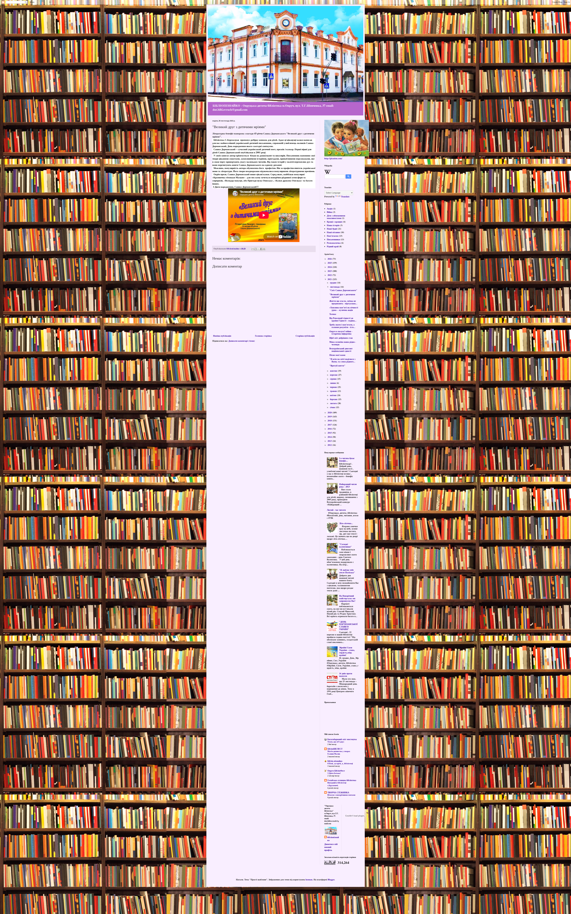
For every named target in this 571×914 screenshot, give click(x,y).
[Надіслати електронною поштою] (252, 249)
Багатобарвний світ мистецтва (342, 739)
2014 (330, 436)
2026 (330, 258)
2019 (330, 416)
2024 (330, 267)
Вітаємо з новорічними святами (341, 794)
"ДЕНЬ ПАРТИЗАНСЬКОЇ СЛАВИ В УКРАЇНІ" (348, 625)
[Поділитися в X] (258, 249)
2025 (330, 262)
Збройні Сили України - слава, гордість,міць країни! (347, 651)
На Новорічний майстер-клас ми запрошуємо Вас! (347, 598)
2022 (330, 275)
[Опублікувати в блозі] (255, 249)
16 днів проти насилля (345, 674)
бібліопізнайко (333, 839)
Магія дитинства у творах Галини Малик (338, 752)
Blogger (331, 879)
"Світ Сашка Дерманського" (343, 290)
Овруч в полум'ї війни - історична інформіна (340, 332)
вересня (334, 374)
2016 (330, 428)
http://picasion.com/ (333, 158)
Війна (329, 212)
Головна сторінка (263, 335)
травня (333, 391)
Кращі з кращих (334, 221)
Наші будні (332, 228)
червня (333, 387)
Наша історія (333, 225)
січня (333, 407)
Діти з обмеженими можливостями (336, 217)
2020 (330, 412)
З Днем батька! (334, 773)
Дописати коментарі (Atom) (241, 340)
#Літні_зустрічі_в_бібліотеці (340, 763)
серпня (333, 378)
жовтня (334, 370)
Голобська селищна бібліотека (341, 780)
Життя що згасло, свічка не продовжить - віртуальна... (343, 302)
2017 (330, 424)
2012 (330, 445)
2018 (330, 420)
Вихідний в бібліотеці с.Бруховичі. (336, 784)
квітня (333, 395)
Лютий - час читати (336, 509)
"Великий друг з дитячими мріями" (342, 295)
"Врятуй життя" (337, 365)
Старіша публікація (305, 335)
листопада (335, 286)
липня (333, 383)
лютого (333, 403)
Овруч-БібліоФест (336, 770)
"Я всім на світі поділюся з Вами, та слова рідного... (342, 360)
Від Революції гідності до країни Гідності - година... (342, 319)
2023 (330, 271)
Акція (329, 208)
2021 (330, 279)
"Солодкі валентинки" (345, 545)
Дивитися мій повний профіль (331, 847)
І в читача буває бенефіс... (346, 459)
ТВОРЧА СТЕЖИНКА (338, 792)
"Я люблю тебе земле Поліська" (347, 571)
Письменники (333, 239)
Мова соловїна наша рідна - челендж (342, 343)
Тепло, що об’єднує (335, 741)
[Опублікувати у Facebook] (261, 249)
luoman (309, 879)
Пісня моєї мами (337, 355)
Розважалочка (334, 242)
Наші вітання (333, 232)
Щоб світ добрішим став (341, 337)
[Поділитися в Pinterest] (264, 249)
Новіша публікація (222, 335)
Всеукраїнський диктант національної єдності (341, 350)
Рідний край (333, 246)
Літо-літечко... (346, 523)
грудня (333, 282)
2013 (330, 440)
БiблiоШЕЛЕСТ (334, 748)
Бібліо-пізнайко (334, 761)
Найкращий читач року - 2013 (348, 485)
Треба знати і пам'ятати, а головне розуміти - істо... (342, 326)
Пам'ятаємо (332, 235)
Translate (345, 196)
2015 (330, 432)
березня (334, 399)
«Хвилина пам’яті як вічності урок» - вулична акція (343, 309)
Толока (332, 314)
